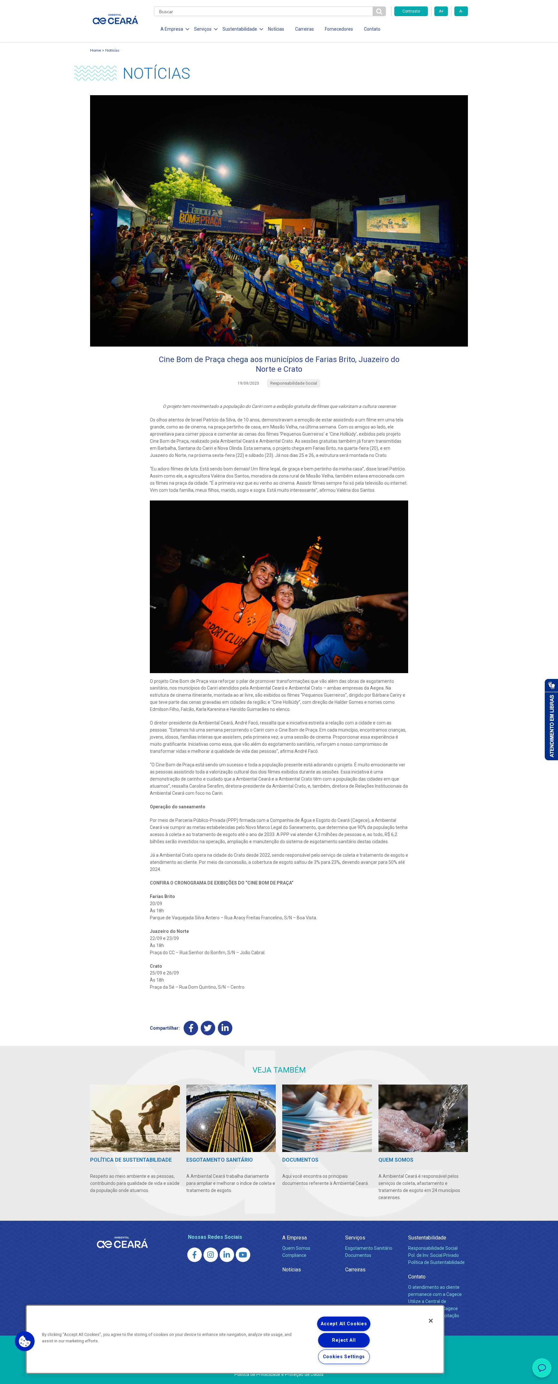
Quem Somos (296, 1248)
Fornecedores (339, 29)
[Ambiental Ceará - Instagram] (210, 1255)
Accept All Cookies (344, 1324)
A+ (441, 11)
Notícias (276, 29)
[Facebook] (191, 1028)
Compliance (294, 1255)
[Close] (431, 1321)
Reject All (344, 1340)
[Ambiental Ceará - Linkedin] (227, 1255)
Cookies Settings (344, 1356)
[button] (25, 1341)
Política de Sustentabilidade (436, 1262)
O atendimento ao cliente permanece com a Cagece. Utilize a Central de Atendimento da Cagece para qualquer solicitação (435, 1301)
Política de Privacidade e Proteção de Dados (279, 1374)
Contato (372, 29)
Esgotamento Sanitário (368, 1248)
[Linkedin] (225, 1028)
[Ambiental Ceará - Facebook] (194, 1255)
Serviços (355, 1238)
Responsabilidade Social (433, 1248)
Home (95, 50)
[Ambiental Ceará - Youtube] (243, 1255)
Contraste (411, 11)
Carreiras (304, 29)
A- (461, 11)
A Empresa (294, 1238)
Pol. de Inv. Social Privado (433, 1255)
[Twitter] (208, 1028)
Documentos (358, 1255)
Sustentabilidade (427, 1238)
